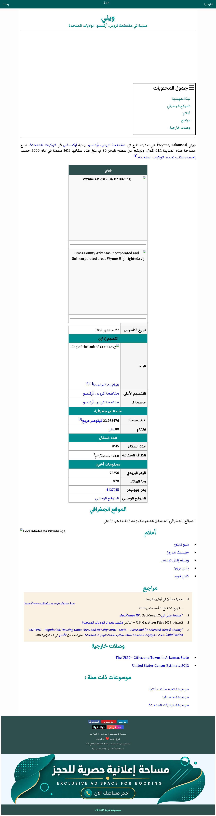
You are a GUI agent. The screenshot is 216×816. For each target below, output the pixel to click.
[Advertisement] (108, 57)
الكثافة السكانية (134, 455)
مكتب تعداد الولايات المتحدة (161, 157)
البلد (142, 366)
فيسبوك (94, 721)
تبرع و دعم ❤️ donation (108, 739)
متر (111, 429)
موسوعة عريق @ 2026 (108, 810)
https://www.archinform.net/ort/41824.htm (50, 604)
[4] (135, 155)
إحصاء (190, 157)
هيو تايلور (181, 544)
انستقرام (115, 727)
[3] (80, 419)
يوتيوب (109, 721)
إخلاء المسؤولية (99, 748)
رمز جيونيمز (136, 490)
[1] (91, 383)
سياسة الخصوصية (117, 734)
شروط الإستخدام (116, 748)
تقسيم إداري (108, 338)
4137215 (112, 490)
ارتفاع (141, 429)
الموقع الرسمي (134, 498)
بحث (6, 4)
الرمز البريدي (136, 473)
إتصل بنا (93, 734)
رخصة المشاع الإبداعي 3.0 (97, 743)
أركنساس (70, 145)
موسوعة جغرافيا (175, 697)
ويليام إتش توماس (175, 560)
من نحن (103, 734)
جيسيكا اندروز (178, 552)
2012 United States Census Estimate (160, 665)
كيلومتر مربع (92, 421)
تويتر (122, 721)
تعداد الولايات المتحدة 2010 (144, 634)
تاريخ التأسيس (135, 330)
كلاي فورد (181, 576)
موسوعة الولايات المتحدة (168, 705)
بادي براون (181, 568)
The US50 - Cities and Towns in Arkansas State (152, 657)
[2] (87, 383)
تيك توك (99, 727)
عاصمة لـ (139, 402)
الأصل (62, 634)
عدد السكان (137, 446)
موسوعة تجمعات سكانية (169, 689)
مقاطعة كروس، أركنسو (106, 145)
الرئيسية (208, 4)
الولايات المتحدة (42, 145)
